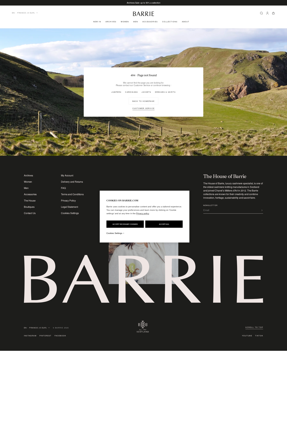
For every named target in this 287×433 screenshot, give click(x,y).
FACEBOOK (60, 336)
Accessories (150, 21)
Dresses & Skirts (165, 92)
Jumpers (116, 92)
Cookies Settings (70, 213)
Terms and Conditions (72, 194)
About (185, 21)
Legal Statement (69, 207)
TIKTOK (259, 336)
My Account (67, 175)
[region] (144, 216)
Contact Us (29, 213)
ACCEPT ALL (164, 224)
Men (135, 21)
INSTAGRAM (30, 336)
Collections (169, 21)
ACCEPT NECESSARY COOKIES (125, 224)
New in (97, 21)
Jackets (146, 92)
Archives (111, 21)
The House (30, 200)
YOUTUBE (247, 336)
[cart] (273, 14)
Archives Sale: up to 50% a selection (143, 2)
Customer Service (143, 108)
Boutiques (29, 207)
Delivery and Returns (72, 181)
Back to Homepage (143, 101)
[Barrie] (143, 15)
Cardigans (131, 92)
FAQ (63, 188)
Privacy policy (142, 213)
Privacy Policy (68, 200)
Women (125, 21)
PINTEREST (45, 336)
